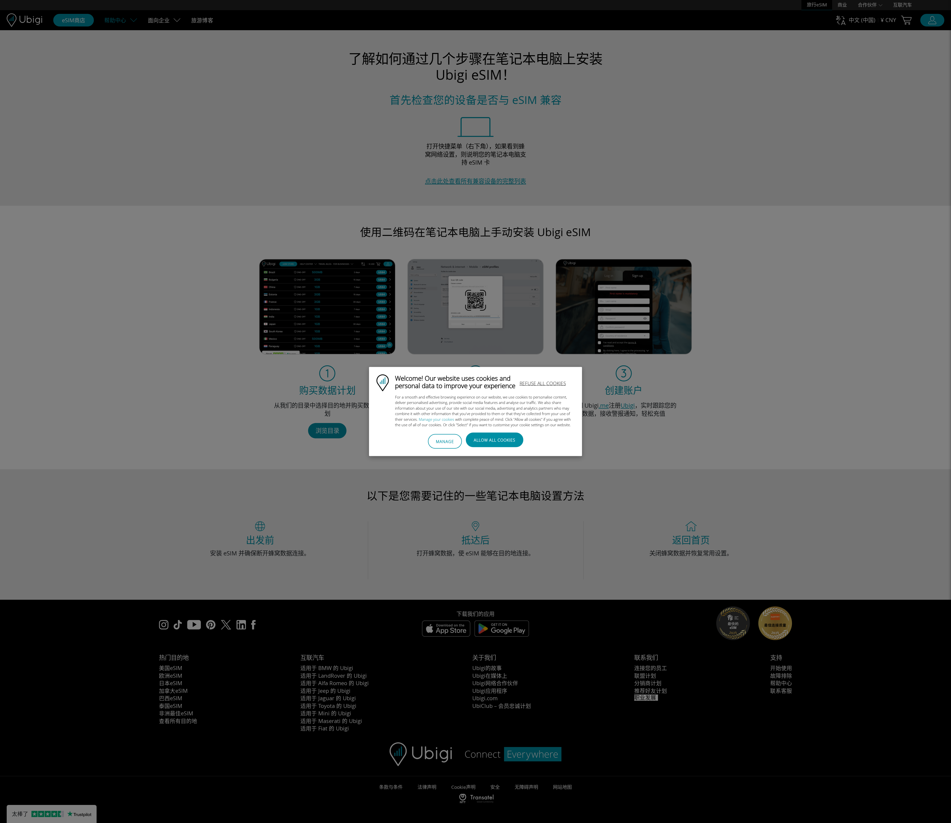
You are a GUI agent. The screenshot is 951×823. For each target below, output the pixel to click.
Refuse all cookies (543, 383)
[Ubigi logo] (382, 382)
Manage (445, 441)
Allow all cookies (494, 440)
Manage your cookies (436, 419)
